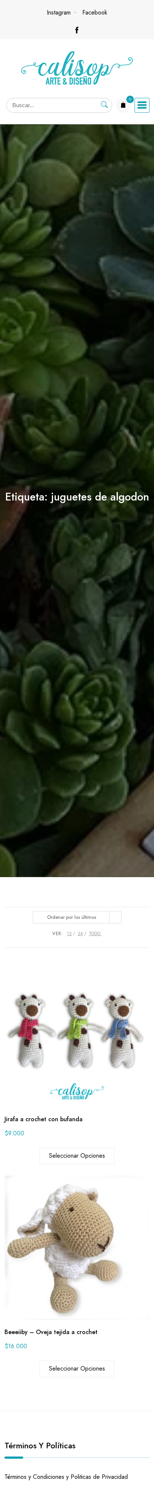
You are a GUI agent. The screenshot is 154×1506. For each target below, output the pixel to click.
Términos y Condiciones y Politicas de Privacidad (66, 1477)
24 (80, 933)
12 (69, 933)
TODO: (95, 933)
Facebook (94, 12)
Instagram (59, 12)
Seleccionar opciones (77, 1155)
